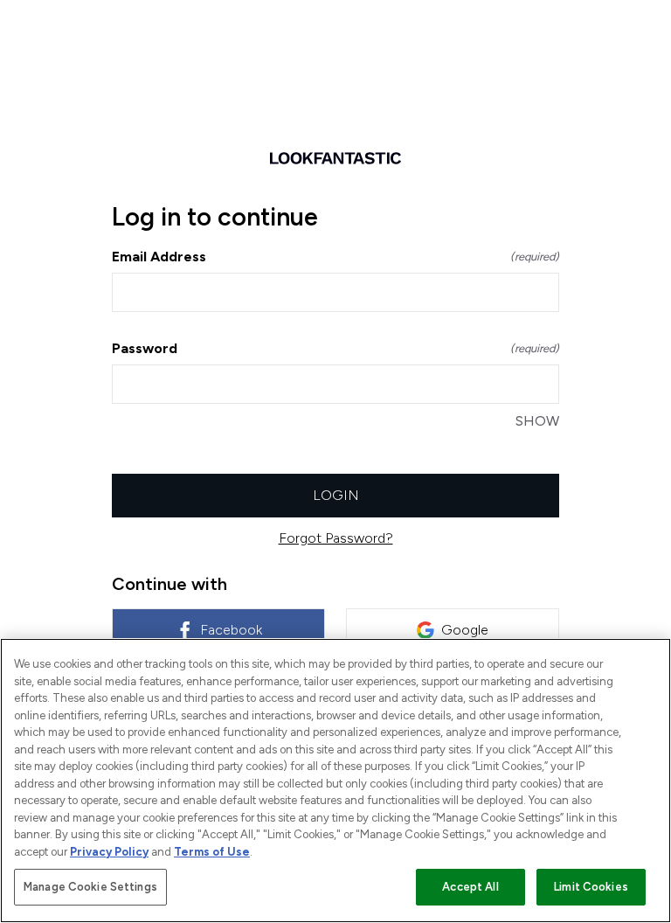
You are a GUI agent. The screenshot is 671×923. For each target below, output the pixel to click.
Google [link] (464, 629)
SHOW (537, 421)
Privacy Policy (109, 851)
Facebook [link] (231, 629)
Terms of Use (212, 851)
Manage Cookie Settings (90, 886)
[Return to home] (335, 158)
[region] (335, 780)
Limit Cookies (591, 886)
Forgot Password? (336, 538)
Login (336, 495)
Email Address (335, 256)
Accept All (470, 886)
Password (335, 348)
